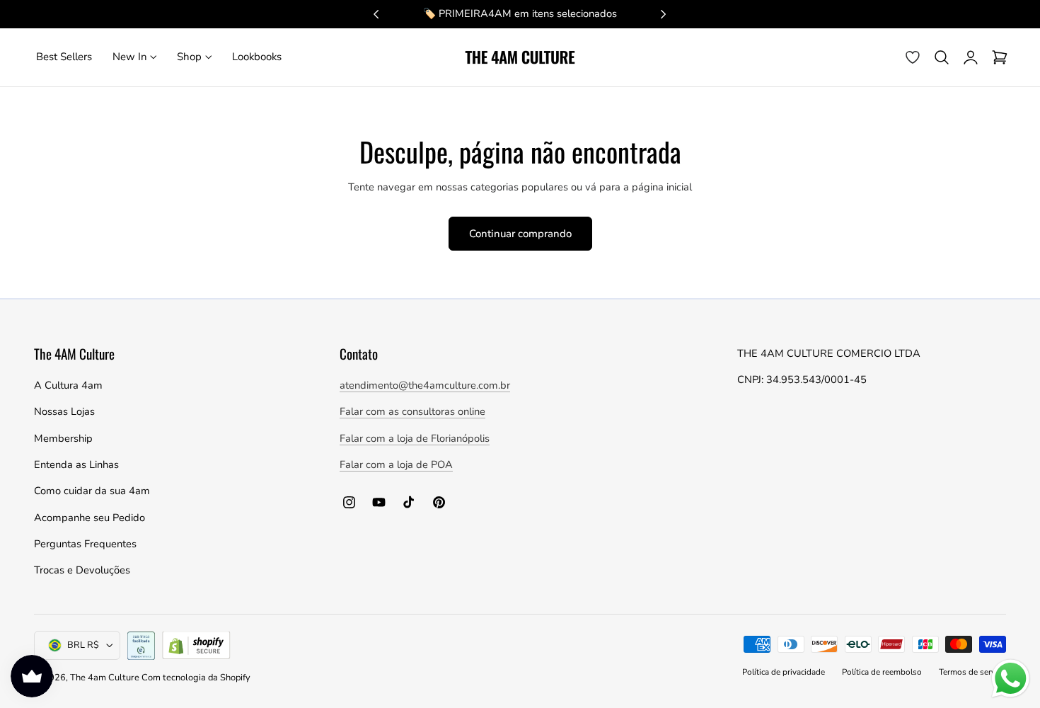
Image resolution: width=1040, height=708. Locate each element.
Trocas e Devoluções (82, 570)
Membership (63, 438)
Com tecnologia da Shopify (195, 677)
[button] (941, 57)
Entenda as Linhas (76, 464)
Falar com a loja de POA (396, 464)
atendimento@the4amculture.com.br (425, 385)
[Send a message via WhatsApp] (1010, 678)
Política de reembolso (882, 672)
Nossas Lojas (64, 411)
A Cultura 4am (68, 385)
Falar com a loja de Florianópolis (415, 438)
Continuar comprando (520, 234)
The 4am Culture (105, 677)
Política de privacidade (783, 672)
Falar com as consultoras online (412, 411)
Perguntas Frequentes (85, 544)
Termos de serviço (972, 672)
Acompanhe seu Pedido (89, 517)
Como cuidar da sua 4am (92, 491)
